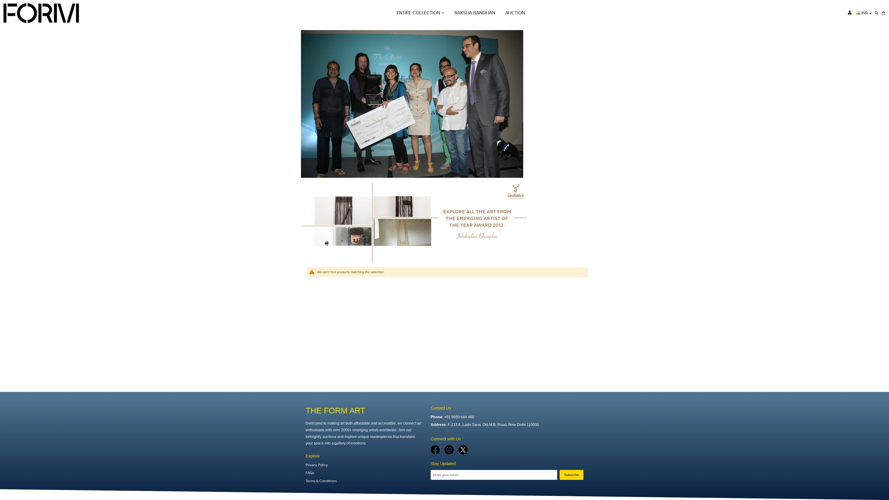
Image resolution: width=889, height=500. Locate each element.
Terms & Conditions (321, 481)
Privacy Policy (317, 465)
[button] (863, 13)
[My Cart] (883, 13)
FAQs (310, 473)
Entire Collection (419, 13)
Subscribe (571, 475)
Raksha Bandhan (474, 13)
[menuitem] (515, 12)
